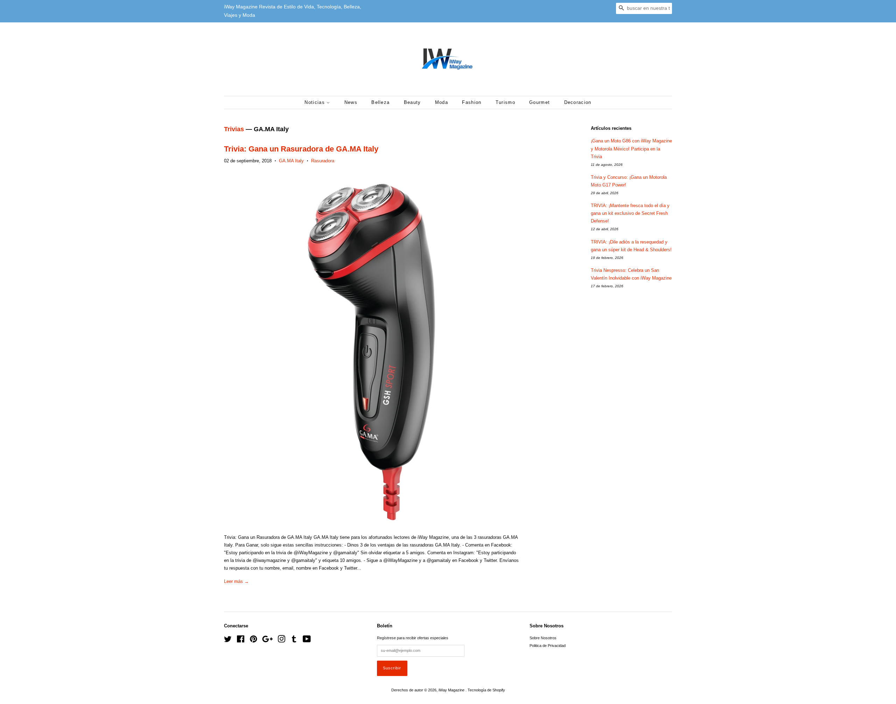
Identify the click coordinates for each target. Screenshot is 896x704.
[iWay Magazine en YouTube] (307, 641)
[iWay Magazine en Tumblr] (294, 641)
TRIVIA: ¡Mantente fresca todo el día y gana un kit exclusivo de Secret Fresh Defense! (630, 213)
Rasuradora (322, 160)
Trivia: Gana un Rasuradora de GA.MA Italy (301, 149)
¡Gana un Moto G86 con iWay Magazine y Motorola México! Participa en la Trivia (631, 148)
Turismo (505, 102)
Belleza (380, 102)
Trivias (234, 129)
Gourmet (539, 102)
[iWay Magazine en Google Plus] (267, 641)
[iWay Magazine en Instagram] (281, 641)
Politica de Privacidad (548, 645)
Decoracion (578, 102)
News (350, 102)
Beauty (412, 102)
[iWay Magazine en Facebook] (241, 641)
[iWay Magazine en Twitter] (228, 641)
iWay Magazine (452, 690)
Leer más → (236, 581)
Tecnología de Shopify (486, 690)
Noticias (315, 102)
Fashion (471, 102)
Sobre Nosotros (543, 638)
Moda (441, 102)
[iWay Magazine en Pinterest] (253, 641)
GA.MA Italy (291, 160)
